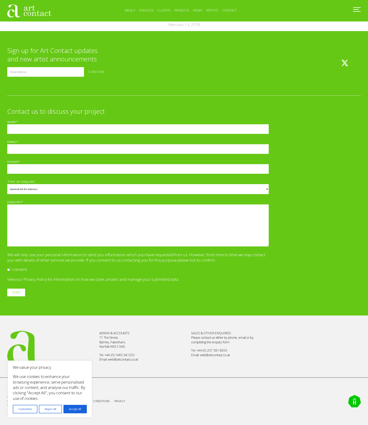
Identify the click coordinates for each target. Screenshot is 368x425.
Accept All (75, 409)
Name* (12, 122)
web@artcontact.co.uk (123, 359)
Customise (25, 409)
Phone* (13, 162)
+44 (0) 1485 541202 (119, 355)
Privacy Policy (35, 279)
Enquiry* (15, 202)
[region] (50, 389)
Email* (12, 142)
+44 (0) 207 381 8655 (211, 350)
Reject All (50, 409)
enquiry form (220, 342)
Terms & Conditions (95, 401)
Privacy (119, 401)
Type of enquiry (21, 182)
